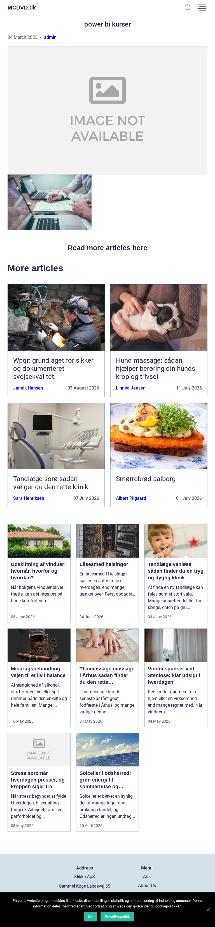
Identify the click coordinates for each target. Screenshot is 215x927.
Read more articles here (107, 248)
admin (50, 37)
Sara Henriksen (28, 498)
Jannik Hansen (28, 388)
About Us (147, 885)
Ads (147, 876)
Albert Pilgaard (131, 498)
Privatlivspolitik (117, 916)
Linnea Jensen (131, 388)
